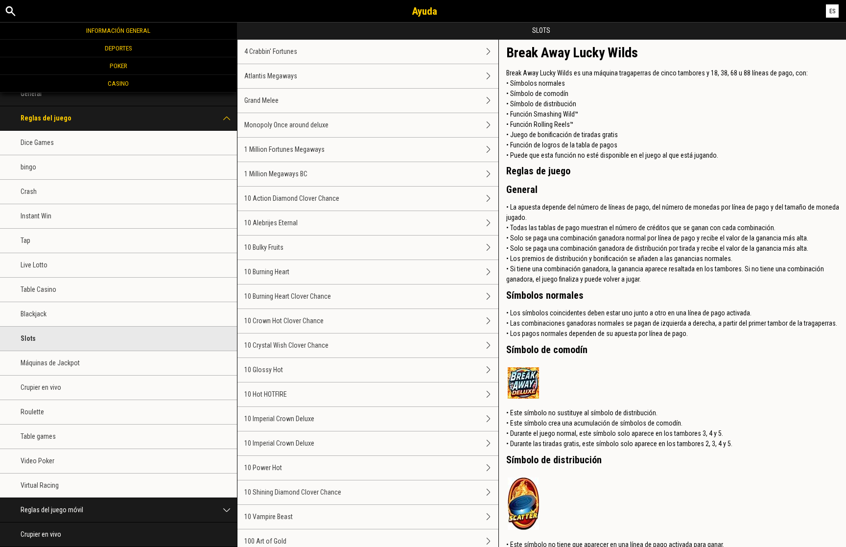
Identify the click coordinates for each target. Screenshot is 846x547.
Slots (28, 338)
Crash (29, 191)
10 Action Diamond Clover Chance (291, 198)
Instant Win (36, 216)
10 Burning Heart (266, 272)
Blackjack (34, 314)
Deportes (118, 48)
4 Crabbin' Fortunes (270, 51)
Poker (118, 66)
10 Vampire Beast (268, 517)
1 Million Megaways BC (275, 174)
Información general (118, 30)
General (31, 93)
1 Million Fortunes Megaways (284, 149)
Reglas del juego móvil (52, 510)
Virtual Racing (40, 485)
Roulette (32, 412)
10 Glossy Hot (263, 370)
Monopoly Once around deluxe (286, 125)
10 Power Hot (263, 468)
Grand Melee (261, 100)
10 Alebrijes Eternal (271, 223)
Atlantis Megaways (270, 76)
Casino (118, 83)
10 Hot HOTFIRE (265, 394)
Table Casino (38, 289)
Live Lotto (34, 265)
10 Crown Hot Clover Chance (284, 321)
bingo (28, 167)
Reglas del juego (46, 118)
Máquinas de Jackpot (50, 363)
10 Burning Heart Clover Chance (287, 296)
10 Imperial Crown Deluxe (279, 419)
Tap (25, 240)
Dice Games (37, 142)
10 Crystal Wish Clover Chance (286, 345)
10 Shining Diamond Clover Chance (292, 492)
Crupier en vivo (41, 387)
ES (832, 11)
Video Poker (37, 461)
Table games (38, 436)
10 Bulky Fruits (263, 247)
